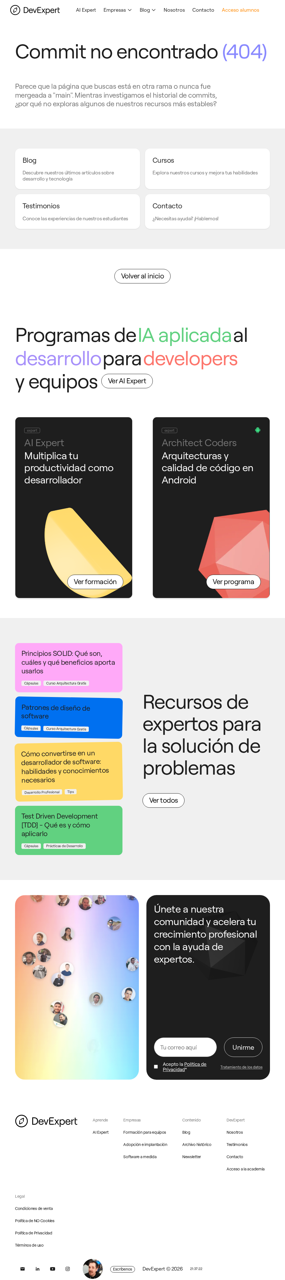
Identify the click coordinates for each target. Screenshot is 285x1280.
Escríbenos (122, 1269)
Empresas (115, 10)
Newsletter (191, 1156)
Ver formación (95, 581)
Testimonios (237, 1144)
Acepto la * (185, 1066)
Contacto (203, 10)
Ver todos (163, 800)
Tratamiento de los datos (241, 1067)
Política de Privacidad (185, 1067)
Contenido (191, 1120)
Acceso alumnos (240, 10)
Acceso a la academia (246, 1169)
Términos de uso (29, 1245)
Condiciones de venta (34, 1208)
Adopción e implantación (145, 1144)
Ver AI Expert (127, 380)
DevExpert (235, 1120)
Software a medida (139, 1156)
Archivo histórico (197, 1144)
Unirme (243, 1047)
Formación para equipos (144, 1132)
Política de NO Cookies (35, 1220)
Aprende (100, 1120)
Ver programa (233, 581)
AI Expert (86, 10)
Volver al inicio (142, 275)
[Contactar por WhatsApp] (93, 1269)
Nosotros (174, 10)
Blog (145, 10)
